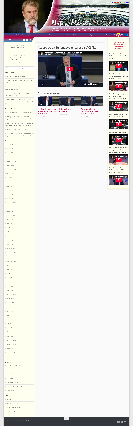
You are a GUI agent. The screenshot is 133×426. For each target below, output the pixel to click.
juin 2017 (9, 223)
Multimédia (74, 35)
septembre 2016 (11, 261)
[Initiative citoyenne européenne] (70, 101)
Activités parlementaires (45, 40)
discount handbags (12, 123)
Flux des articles (12, 403)
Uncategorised (11, 390)
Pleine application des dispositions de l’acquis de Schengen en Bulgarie (89, 111)
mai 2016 (9, 273)
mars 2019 (10, 144)
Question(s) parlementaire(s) (15, 386)
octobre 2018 (10, 165)
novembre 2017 (11, 207)
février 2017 (10, 240)
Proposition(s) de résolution (14, 382)
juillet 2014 (10, 357)
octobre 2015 (10, 303)
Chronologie (42, 35)
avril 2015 (9, 323)
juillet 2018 (10, 173)
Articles (67, 35)
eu (126, 35)
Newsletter (84, 35)
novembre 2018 (11, 161)
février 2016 (10, 286)
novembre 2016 (11, 253)
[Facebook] (24, 40)
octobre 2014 (10, 348)
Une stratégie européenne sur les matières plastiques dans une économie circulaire (47, 111)
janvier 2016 (10, 290)
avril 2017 (9, 232)
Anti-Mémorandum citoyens (118, 35)
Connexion (10, 399)
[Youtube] (29, 40)
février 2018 (10, 194)
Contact (108, 35)
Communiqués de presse (29, 35)
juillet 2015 (10, 311)
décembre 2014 (11, 340)
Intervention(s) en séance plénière (16, 374)
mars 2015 (10, 328)
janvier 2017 (10, 244)
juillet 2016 (10, 265)
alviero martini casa (12, 133)
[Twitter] (27, 40)
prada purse (10, 129)
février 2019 (10, 148)
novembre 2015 (11, 298)
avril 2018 (9, 186)
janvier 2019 (10, 153)
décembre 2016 (11, 248)
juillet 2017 (10, 219)
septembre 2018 (11, 169)
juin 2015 (9, 315)
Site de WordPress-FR (13, 412)
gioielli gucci (10, 117)
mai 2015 (9, 319)
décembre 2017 (11, 203)
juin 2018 (9, 178)
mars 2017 (10, 236)
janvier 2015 (10, 336)
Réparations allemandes (97, 35)
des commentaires (13, 408)
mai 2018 (9, 182)
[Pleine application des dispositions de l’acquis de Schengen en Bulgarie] (92, 101)
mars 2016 (10, 282)
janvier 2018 (10, 198)
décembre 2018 (11, 157)
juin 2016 (9, 269)
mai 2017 (9, 228)
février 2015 (10, 332)
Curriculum (9, 35)
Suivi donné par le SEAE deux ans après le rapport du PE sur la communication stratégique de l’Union (19, 102)
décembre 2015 (11, 294)
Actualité (17, 35)
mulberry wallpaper (12, 112)
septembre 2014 (11, 353)
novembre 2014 (11, 344)
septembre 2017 (11, 215)
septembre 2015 (11, 307)
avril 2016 (9, 278)
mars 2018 (10, 190)
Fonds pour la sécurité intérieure (16, 76)
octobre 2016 (10, 257)
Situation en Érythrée (27, 112)
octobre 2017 (10, 211)
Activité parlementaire (54, 35)
